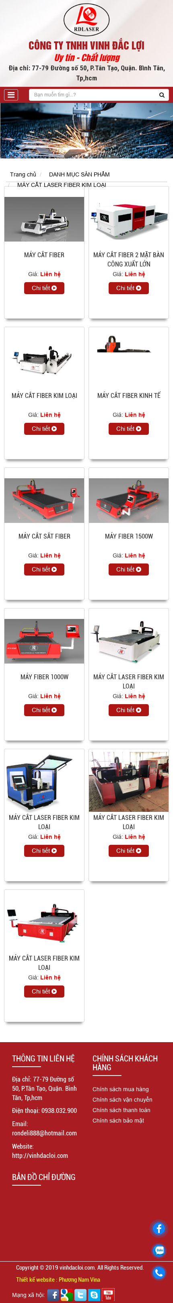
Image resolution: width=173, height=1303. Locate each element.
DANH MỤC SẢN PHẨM (79, 174)
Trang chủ (23, 174)
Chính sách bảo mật (118, 1120)
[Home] (86, 19)
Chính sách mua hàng (121, 1089)
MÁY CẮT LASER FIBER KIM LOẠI (61, 185)
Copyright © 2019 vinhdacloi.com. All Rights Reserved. (80, 1267)
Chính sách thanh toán (121, 1110)
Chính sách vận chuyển (122, 1099)
